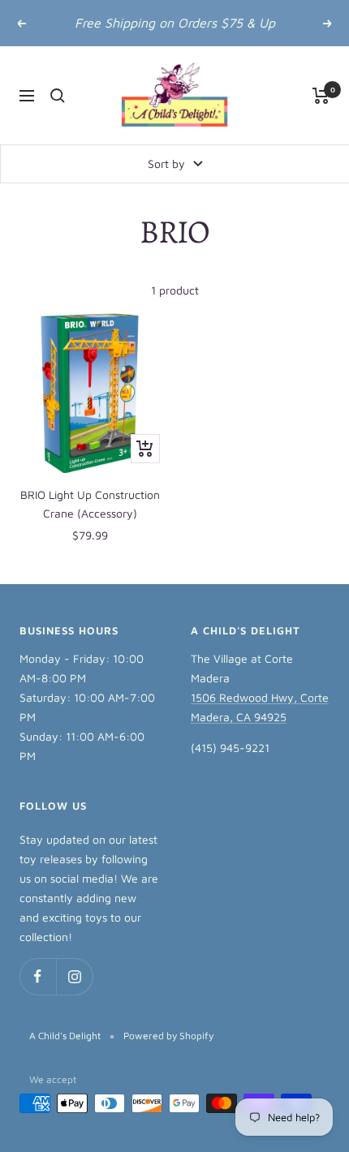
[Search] (57, 95)
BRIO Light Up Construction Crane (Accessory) (90, 503)
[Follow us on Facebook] (37, 976)
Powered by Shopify (168, 1035)
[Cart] (321, 96)
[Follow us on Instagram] (74, 976)
